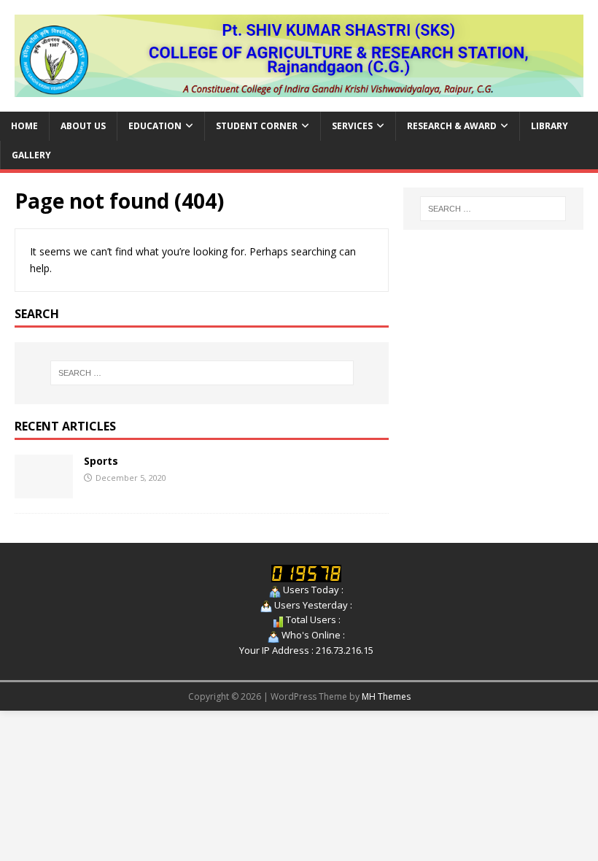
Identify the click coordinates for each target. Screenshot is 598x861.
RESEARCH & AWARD (452, 126)
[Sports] (44, 489)
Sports (101, 461)
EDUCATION (155, 126)
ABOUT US (83, 126)
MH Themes (386, 696)
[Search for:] (202, 372)
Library (549, 126)
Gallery (31, 155)
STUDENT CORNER (257, 126)
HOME (24, 126)
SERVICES (352, 126)
